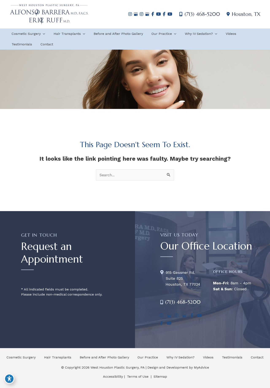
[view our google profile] (136, 14)
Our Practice (148, 357)
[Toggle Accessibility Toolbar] (9, 379)
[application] (43, 33)
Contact (257, 357)
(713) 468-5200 (202, 14)
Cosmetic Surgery (21, 357)
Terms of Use (138, 376)
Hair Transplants (57, 357)
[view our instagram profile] (130, 14)
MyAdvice (201, 367)
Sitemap (160, 376)
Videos (208, 357)
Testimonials (232, 357)
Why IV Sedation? (180, 357)
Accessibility (113, 376)
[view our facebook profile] (153, 14)
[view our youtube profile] (158, 14)
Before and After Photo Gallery (104, 357)
